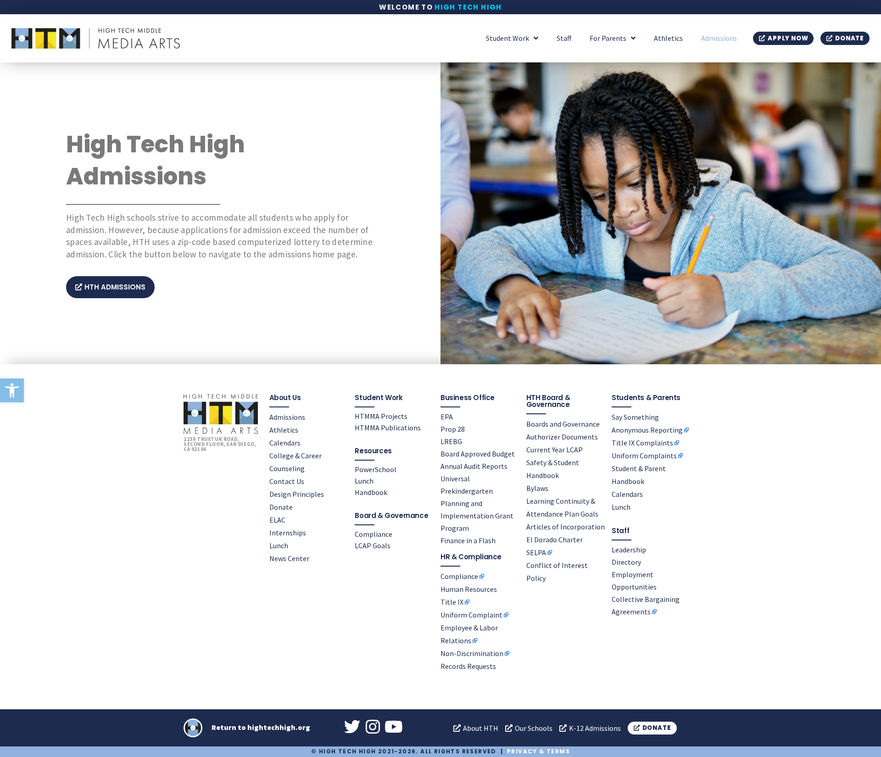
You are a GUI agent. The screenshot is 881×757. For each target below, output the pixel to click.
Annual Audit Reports (473, 466)
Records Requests (468, 666)
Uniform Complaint (471, 614)
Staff (564, 38)
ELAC (277, 519)
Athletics (668, 38)
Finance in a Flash (468, 540)
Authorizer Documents (562, 436)
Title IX (451, 602)
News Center (289, 558)
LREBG (451, 441)
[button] (12, 390)
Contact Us (286, 481)
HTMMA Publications (388, 427)
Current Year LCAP (554, 449)
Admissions (719, 38)
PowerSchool (375, 469)
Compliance (373, 534)
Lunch (278, 545)
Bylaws (537, 488)
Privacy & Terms (538, 751)
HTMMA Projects (381, 416)
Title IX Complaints (642, 442)
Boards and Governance (563, 424)
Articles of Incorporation (565, 526)
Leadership (629, 549)
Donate (281, 507)
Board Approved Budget (477, 453)
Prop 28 (452, 429)
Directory (626, 562)
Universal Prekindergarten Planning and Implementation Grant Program (476, 503)
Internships (287, 532)
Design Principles (296, 494)
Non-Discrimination (471, 653)
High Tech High (468, 7)
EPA (446, 416)
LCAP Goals (372, 545)
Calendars (285, 442)
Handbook (371, 492)
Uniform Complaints (644, 455)
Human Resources (468, 589)
